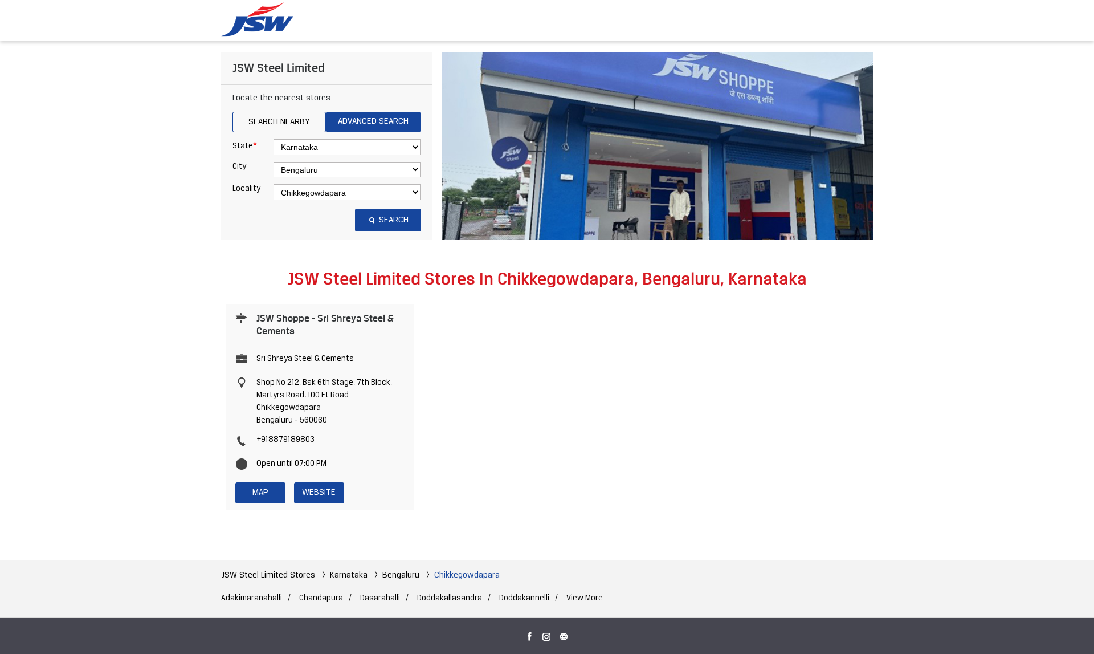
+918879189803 (285, 440)
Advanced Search (373, 121)
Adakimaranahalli (251, 598)
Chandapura (321, 598)
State (244, 146)
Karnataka (349, 575)
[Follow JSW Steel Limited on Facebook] (529, 634)
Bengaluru (400, 575)
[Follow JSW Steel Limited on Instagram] (547, 634)
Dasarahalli (380, 598)
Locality (246, 189)
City (239, 167)
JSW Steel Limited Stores (269, 575)
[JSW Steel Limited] (264, 20)
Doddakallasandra (449, 598)
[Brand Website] (564, 634)
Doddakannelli (524, 598)
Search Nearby (278, 122)
